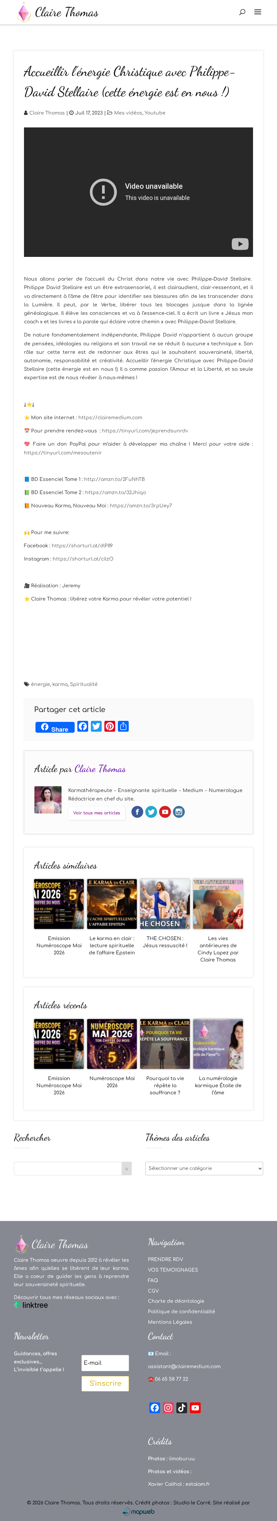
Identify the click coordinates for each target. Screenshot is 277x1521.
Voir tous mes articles (96, 813)
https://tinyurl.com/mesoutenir (63, 452)
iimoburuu (182, 1458)
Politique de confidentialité (181, 1311)
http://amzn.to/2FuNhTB (114, 479)
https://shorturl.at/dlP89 (82, 545)
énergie (40, 684)
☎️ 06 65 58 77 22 (168, 1379)
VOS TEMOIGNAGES (173, 1270)
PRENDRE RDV (165, 1259)
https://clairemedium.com (110, 417)
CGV (153, 1291)
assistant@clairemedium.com (184, 1366)
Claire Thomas (47, 113)
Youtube (155, 113)
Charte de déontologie (176, 1301)
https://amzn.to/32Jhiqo (115, 492)
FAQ (153, 1280)
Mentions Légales (170, 1322)
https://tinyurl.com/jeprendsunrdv (145, 430)
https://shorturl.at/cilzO (83, 559)
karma (60, 684)
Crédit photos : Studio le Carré (172, 1502)
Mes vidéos (128, 113)
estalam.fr (197, 1484)
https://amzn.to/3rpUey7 (141, 505)
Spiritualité (84, 684)
